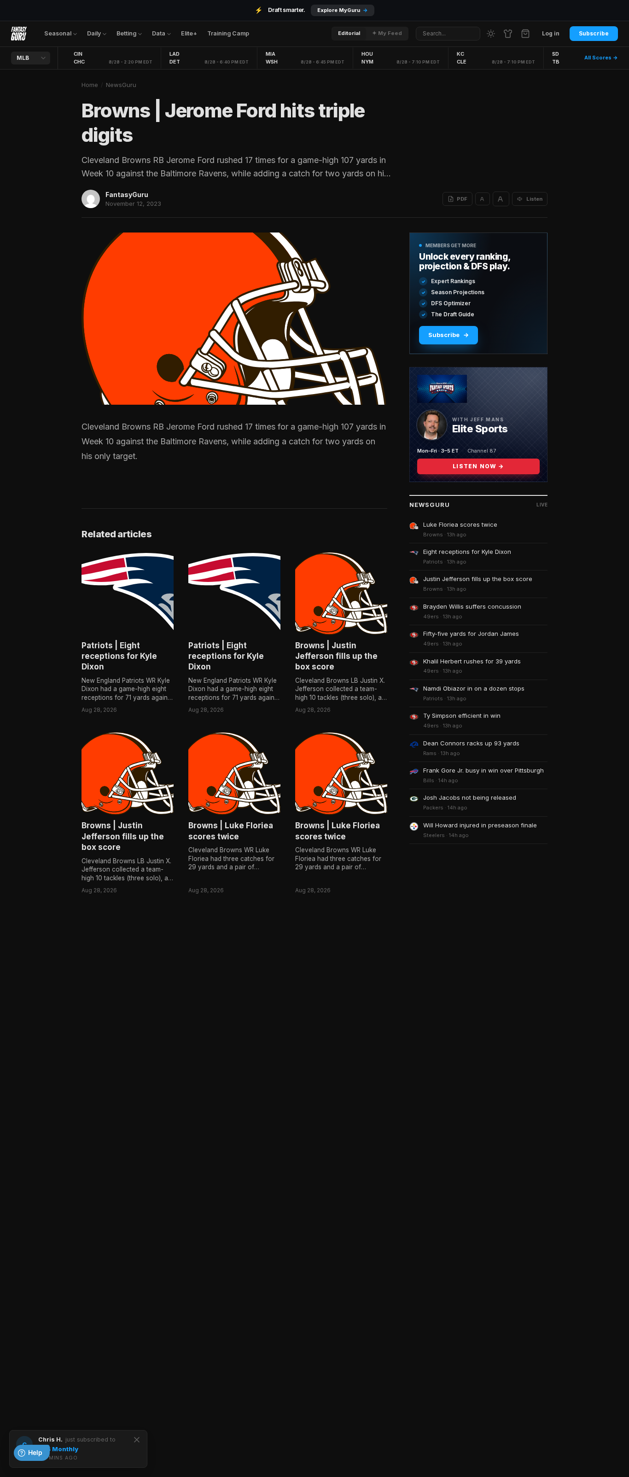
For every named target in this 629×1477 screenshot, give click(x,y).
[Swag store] (507, 33)
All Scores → (601, 57)
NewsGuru (121, 84)
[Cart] (525, 33)
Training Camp (228, 33)
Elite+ (189, 33)
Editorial (349, 33)
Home (90, 84)
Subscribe (594, 33)
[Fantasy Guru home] (19, 34)
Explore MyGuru (342, 10)
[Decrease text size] (482, 198)
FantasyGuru (126, 194)
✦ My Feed (387, 33)
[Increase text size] (501, 199)
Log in (550, 33)
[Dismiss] (136, 1439)
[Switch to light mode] (491, 34)
